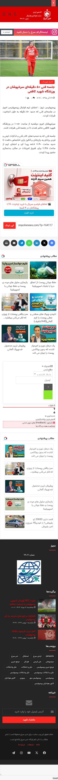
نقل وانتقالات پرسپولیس (19, 672)
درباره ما (21, 744)
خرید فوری (29, 213)
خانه (38, 744)
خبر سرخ (14, 656)
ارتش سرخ (37, 656)
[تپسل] (5, 165)
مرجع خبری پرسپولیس (45, 667)
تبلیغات (30, 744)
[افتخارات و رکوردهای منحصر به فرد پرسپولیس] (47, 620)
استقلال (26, 656)
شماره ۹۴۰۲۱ (29, 555)
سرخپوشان (50, 661)
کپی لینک (9, 225)
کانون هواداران (10, 677)
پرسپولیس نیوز (35, 677)
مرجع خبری (15, 661)
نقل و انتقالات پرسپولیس (44, 672)
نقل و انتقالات (26, 667)
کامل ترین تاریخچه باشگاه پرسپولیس (23, 633)
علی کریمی (37, 661)
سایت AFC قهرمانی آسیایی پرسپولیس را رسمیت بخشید (22, 602)
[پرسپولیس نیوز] (37, 14)
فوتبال (26, 661)
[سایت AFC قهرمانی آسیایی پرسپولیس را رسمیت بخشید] (47, 605)
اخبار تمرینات (47, 82)
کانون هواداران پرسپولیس (44, 683)
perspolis (50, 656)
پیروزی (22, 677)
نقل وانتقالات (11, 667)
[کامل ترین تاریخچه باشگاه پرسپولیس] (47, 635)
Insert (55, 778)
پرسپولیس (50, 677)
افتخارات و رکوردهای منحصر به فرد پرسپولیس (19, 617)
